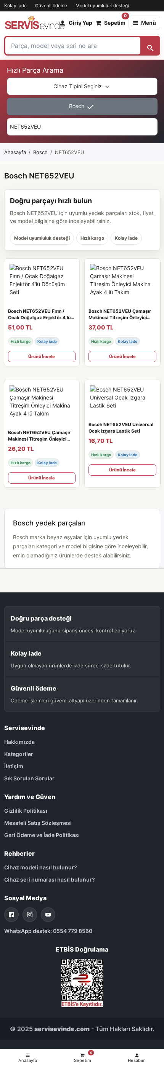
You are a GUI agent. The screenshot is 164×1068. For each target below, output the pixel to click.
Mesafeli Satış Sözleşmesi (38, 823)
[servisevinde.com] (34, 22)
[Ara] (150, 45)
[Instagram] (30, 914)
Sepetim (114, 21)
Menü (148, 22)
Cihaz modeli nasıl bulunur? (40, 867)
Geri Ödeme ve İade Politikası (42, 835)
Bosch (77, 106)
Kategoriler (18, 754)
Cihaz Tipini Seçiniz (78, 86)
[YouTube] (48, 914)
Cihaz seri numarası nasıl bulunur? (49, 879)
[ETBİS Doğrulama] (82, 982)
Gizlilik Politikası (25, 810)
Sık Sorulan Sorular (29, 778)
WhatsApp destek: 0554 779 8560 (48, 931)
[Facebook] (11, 914)
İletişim (13, 766)
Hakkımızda (19, 742)
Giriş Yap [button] (80, 22)
